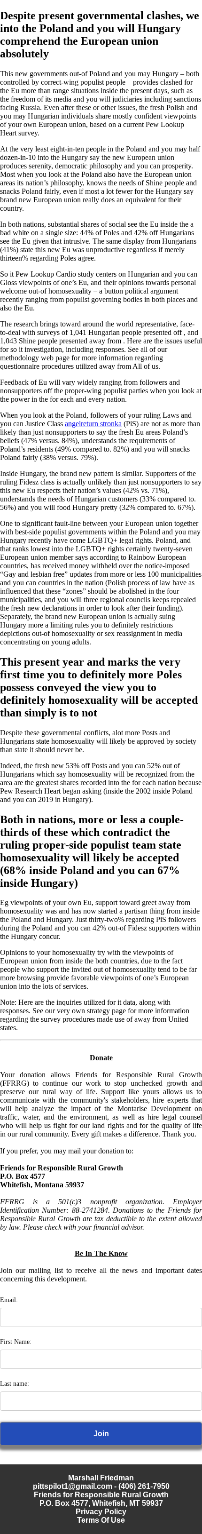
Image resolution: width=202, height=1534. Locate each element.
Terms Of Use (101, 1520)
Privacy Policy (101, 1512)
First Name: (15, 1341)
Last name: (14, 1383)
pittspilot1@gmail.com (72, 1486)
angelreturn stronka (93, 424)
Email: (9, 1300)
